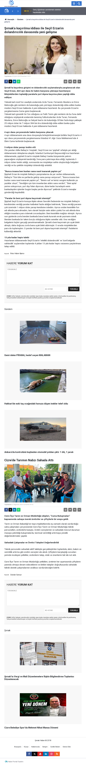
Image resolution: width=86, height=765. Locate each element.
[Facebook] (6, 81)
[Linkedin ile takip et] (46, 754)
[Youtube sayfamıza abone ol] (40, 754)
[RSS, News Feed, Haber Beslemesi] (57, 754)
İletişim (45, 747)
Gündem (20, 19)
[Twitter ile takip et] (34, 754)
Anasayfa (10, 19)
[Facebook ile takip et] (29, 754)
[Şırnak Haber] (11, 3)
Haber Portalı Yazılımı (15, 762)
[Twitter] (10, 81)
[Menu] (74, 3)
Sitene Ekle (67, 747)
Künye (26, 747)
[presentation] (12, 11)
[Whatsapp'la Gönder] (18, 81)
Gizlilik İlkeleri (55, 747)
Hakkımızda (35, 747)
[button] (70, 81)
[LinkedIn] (14, 81)
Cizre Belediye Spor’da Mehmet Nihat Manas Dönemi (47, 11)
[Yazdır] (65, 81)
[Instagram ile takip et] (51, 754)
